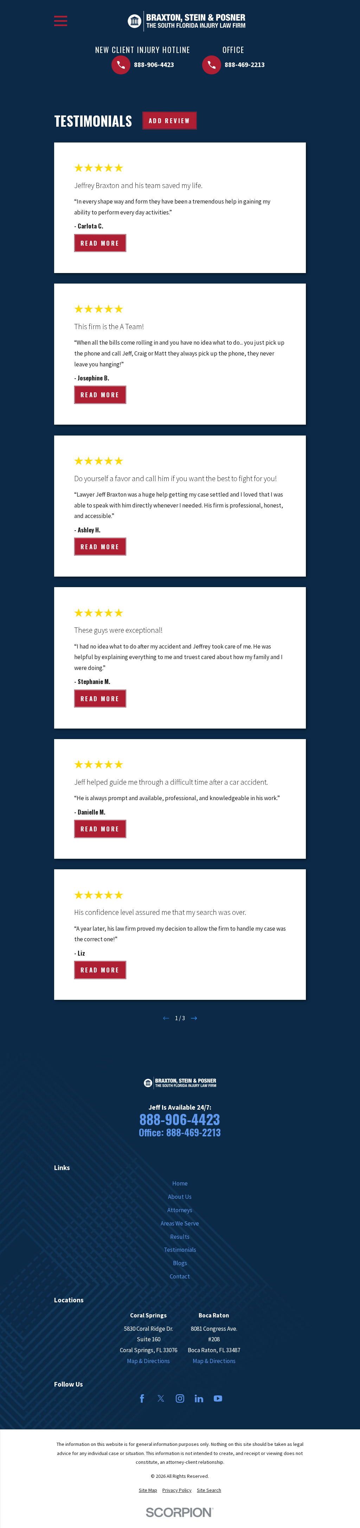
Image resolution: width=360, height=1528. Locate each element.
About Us (180, 1197)
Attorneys (179, 1210)
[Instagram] (180, 1398)
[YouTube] (218, 1398)
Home (180, 1183)
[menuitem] (148, 1490)
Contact (180, 1276)
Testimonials (180, 1250)
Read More (100, 243)
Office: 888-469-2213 (180, 1132)
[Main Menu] (60, 20)
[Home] (186, 21)
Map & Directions (148, 1361)
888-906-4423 (180, 1119)
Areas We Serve (180, 1223)
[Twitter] (161, 1398)
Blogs (180, 1263)
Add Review (170, 120)
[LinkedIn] (199, 1398)
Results (179, 1237)
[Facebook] (142, 1398)
